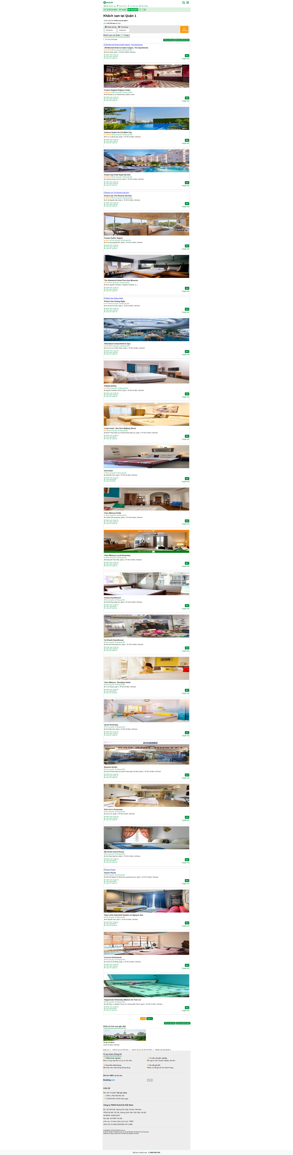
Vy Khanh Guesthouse (114, 640)
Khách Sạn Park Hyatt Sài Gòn (117, 175)
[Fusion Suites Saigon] (146, 224)
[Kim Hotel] (146, 456)
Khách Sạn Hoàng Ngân (114, 301)
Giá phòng (184, 29)
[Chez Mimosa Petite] (146, 499)
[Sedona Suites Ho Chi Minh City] (146, 118)
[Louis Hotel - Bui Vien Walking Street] (146, 414)
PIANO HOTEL (110, 386)
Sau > (150, 1019)
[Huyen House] (146, 870)
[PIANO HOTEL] (146, 372)
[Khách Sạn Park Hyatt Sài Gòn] (146, 161)
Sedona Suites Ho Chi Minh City (118, 132)
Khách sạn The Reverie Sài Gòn (118, 196)
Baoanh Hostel (110, 767)
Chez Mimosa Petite (112, 513)
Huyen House (110, 873)
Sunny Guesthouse (112, 598)
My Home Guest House (114, 852)
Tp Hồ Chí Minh (111, 10)
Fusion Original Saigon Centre (117, 90)
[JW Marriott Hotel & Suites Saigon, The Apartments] (146, 45)
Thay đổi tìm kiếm (183, 40)
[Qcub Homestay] (146, 711)
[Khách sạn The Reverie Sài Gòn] (146, 193)
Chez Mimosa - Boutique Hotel (117, 682)
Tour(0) (123, 10)
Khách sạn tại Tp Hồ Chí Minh (142, 1050)
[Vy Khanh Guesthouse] (146, 626)
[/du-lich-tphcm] (124, 1035)
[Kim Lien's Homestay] (146, 795)
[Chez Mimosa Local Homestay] (146, 541)
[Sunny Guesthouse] (146, 584)
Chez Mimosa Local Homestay (117, 555)
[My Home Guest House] (146, 838)
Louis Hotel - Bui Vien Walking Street (120, 428)
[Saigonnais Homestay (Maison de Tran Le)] (146, 986)
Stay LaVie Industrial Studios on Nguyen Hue (123, 915)
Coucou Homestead (113, 957)
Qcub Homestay (111, 725)
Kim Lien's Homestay (113, 809)
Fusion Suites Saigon (113, 238)
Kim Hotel (108, 471)
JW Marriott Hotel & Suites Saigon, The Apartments (126, 48)
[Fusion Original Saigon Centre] (146, 76)
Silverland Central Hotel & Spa (117, 344)
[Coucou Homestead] (146, 943)
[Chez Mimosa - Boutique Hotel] (146, 668)
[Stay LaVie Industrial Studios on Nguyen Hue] (146, 901)
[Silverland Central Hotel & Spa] (146, 329)
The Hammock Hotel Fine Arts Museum (121, 280)
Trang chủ (106, 1050)
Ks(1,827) (134, 10)
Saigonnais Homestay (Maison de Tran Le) (122, 1000)
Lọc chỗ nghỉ (170, 40)
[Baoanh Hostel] (146, 753)
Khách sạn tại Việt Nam (120, 1050)
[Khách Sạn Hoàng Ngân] (146, 298)
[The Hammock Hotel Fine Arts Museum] (146, 266)
